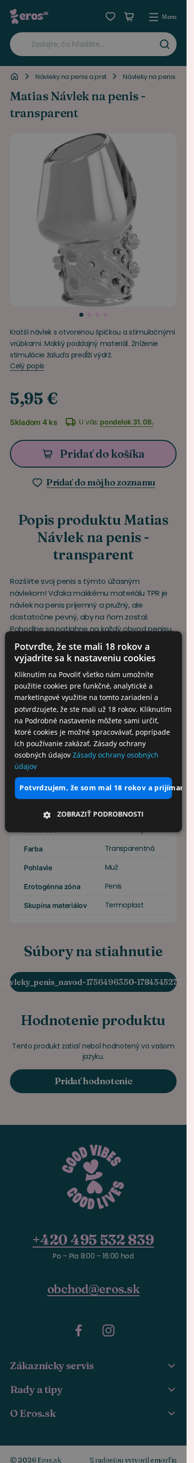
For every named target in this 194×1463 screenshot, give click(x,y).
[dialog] (93, 731)
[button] (93, 814)
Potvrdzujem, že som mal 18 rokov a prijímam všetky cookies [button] (95, 788)
